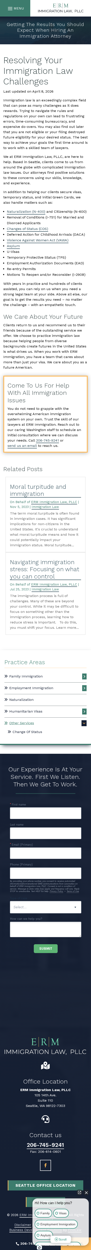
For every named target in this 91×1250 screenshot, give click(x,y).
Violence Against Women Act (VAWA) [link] (37, 240)
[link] (60, 8)
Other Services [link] (21, 723)
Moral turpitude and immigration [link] (38, 490)
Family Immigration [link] (26, 676)
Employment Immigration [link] (31, 688)
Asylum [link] (13, 246)
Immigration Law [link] (45, 507)
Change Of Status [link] (27, 732)
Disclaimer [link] (22, 1225)
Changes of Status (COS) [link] (27, 229)
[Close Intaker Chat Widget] (86, 1192)
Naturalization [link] (21, 700)
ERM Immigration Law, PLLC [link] (54, 502)
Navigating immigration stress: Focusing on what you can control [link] (44, 569)
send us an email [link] (22, 446)
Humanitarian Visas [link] (25, 711)
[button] (15, 8)
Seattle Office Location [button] (45, 1185)
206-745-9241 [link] (47, 440)
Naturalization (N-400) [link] (26, 211)
